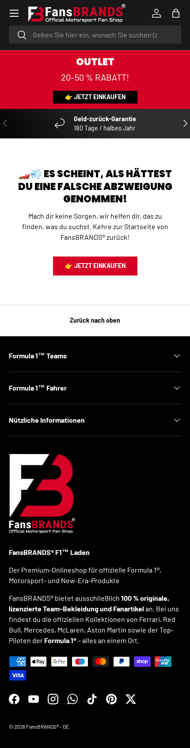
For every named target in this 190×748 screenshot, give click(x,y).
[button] (176, 13)
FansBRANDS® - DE (47, 726)
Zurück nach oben (95, 320)
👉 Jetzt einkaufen (95, 96)
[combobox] (95, 35)
